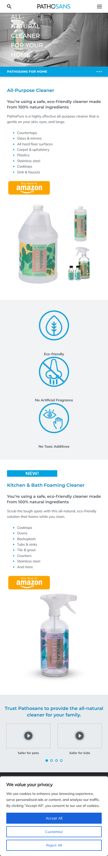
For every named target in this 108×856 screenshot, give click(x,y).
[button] (46, 760)
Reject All (54, 845)
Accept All (54, 818)
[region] (54, 816)
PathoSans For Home (27, 72)
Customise (54, 831)
